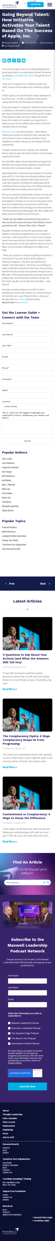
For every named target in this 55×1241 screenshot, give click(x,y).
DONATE (6, 1200)
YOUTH (5, 1195)
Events (6, 1153)
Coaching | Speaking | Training (17, 1179)
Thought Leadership (12, 1115)
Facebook (24, 302)
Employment (9, 1126)
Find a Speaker (10, 1118)
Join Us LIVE (8, 1137)
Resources (8, 1206)
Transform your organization (16, 1159)
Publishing (8, 1130)
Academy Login (41, 1221)
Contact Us (35, 4)
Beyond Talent (10, 131)
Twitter (22, 299)
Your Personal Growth (12, 46)
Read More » (10, 689)
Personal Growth (11, 1144)
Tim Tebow (6, 78)
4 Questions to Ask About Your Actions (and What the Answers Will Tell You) (26, 658)
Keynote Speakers (10, 1165)
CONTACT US (7, 1197)
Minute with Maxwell (12, 1215)
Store (5, 1134)
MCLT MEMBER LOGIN (11, 1182)
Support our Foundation (14, 1191)
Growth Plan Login (43, 1218)
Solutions (7, 1163)
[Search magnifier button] (48, 882)
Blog (5, 1150)
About (6, 1111)
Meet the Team (9, 1185)
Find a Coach (9, 1122)
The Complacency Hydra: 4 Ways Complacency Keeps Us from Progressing (26, 739)
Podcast (6, 1148)
